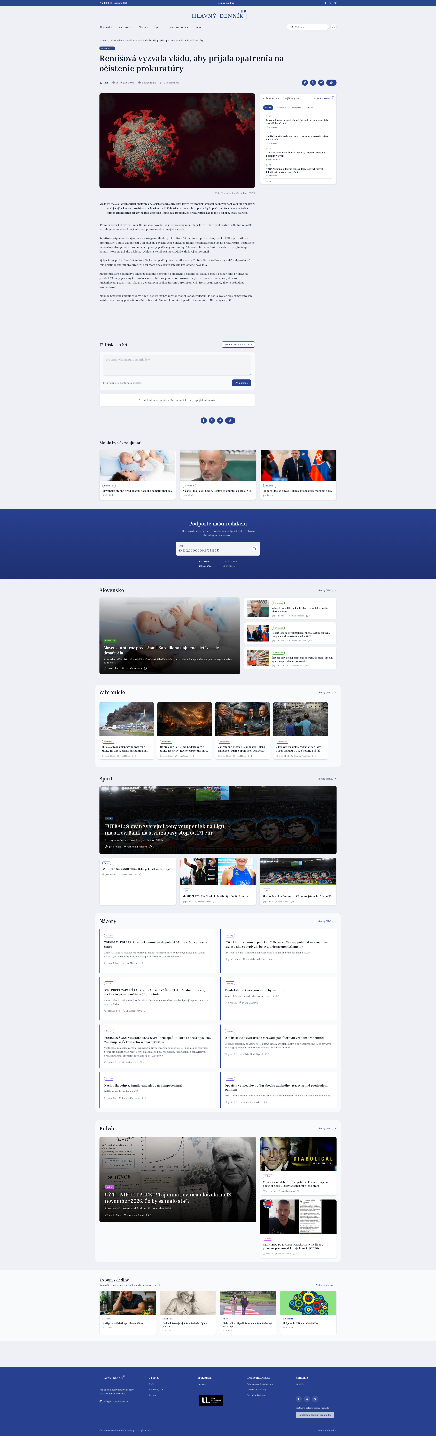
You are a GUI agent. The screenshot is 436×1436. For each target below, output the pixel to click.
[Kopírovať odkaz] (331, 83)
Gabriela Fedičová (297, 640)
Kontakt (300, 1383)
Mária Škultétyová (253, 1054)
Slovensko (105, 27)
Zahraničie (125, 27)
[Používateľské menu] (333, 27)
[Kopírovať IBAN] (254, 549)
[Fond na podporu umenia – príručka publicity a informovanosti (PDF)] (211, 1400)
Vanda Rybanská (252, 1102)
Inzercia (202, 1383)
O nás (151, 1383)
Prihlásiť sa (241, 382)
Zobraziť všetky (324, 1285)
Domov (103, 40)
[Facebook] (325, 3)
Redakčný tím (156, 1389)
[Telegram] (335, 3)
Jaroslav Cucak (133, 668)
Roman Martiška (296, 615)
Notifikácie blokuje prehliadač (314, 1414)
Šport (158, 27)
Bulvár (199, 27)
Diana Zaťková (250, 1002)
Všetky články (325, 590)
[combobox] (311, 27)
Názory (143, 27)
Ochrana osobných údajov (261, 1383)
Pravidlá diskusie (256, 1394)
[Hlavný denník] (218, 15)
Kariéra (153, 1394)
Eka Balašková (134, 1010)
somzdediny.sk (152, 1285)
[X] (330, 3)
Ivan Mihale (125, 756)
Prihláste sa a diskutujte (238, 344)
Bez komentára (178, 27)
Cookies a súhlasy (256, 1389)
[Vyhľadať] (291, 27)
